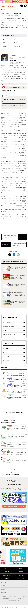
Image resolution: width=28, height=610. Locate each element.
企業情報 (4, 596)
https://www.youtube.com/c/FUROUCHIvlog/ (15, 87)
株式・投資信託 (7, 322)
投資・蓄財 (6, 356)
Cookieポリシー (6, 598)
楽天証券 (7, 571)
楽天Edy (21, 575)
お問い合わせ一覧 (13, 607)
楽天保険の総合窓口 (7, 575)
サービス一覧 (5, 607)
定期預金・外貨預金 (8, 326)
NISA (4, 330)
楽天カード (7, 568)
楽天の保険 (3, 592)
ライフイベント (7, 348)
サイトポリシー (23, 596)
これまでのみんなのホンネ (13, 484)
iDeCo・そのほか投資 (9, 334)
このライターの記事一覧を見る (7, 90)
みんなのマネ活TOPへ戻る (13, 412)
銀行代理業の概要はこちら (14, 600)
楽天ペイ (7, 578)
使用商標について (21, 598)
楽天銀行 (21, 568)
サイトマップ (13, 598)
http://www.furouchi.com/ (10, 83)
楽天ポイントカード (21, 578)
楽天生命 (21, 571)
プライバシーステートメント (12, 596)
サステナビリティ (22, 607)
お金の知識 (6, 360)
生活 (4, 352)
